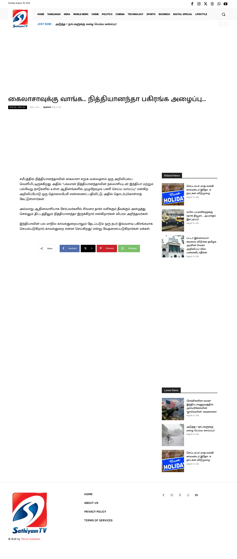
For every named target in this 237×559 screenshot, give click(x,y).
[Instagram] (199, 4)
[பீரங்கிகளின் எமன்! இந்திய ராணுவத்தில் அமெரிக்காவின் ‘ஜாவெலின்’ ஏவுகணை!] (173, 409)
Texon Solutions (30, 538)
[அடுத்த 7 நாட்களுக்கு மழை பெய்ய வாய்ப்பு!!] (173, 435)
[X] (205, 4)
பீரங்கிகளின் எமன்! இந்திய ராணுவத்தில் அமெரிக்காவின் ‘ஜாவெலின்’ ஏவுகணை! (201, 406)
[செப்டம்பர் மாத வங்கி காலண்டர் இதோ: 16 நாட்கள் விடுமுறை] (173, 194)
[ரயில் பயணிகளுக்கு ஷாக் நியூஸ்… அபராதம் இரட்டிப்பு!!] (173, 220)
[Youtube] (225, 4)
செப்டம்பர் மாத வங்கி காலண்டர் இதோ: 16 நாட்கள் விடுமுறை (98, 24)
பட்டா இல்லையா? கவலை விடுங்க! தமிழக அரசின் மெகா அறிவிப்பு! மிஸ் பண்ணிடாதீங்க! (201, 245)
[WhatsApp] (219, 4)
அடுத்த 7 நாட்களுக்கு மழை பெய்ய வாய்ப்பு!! (200, 428)
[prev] (220, 24)
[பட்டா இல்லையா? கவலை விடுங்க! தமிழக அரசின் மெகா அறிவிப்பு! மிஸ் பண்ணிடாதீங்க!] (173, 246)
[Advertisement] (118, 59)
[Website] (212, 4)
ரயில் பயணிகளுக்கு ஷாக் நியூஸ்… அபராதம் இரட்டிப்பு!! (201, 216)
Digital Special (18, 107)
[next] (226, 24)
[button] (223, 14)
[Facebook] (192, 4)
